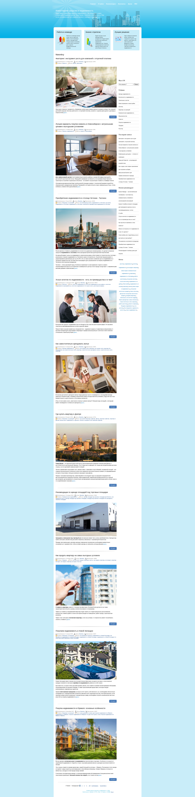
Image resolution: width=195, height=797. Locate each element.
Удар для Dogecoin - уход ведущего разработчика (128, 162)
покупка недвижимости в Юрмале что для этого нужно (83, 714)
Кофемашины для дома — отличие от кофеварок (128, 155)
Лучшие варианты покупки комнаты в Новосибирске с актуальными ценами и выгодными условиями (128, 147)
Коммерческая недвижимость (69, 496)
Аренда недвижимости (68, 348)
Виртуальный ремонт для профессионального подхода (126, 174)
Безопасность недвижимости (126, 97)
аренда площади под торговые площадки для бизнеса (97, 496)
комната (82, 131)
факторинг (79, 63)
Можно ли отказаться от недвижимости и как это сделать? (129, 230)
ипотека (135, 263)
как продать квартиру (99, 560)
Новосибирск (88, 131)
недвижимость (122, 267)
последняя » (103, 785)
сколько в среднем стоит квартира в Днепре (91, 420)
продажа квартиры (131, 295)
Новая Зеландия (74, 638)
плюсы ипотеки (134, 291)
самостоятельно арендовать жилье (91, 349)
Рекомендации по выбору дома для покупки (128, 252)
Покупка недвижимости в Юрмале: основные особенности (80, 708)
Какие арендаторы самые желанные (128, 299)
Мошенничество (123, 116)
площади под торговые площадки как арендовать (99, 498)
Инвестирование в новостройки (127, 103)
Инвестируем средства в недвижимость (74, 11)
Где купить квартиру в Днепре (68, 414)
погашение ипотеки (132, 279)
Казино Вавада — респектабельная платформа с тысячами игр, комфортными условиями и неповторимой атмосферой (128, 196)
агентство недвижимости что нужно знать (82, 285)
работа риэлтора (123, 303)
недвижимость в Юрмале (62, 714)
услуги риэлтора (124, 281)
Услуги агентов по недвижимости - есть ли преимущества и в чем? (84, 280)
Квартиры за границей (68, 202)
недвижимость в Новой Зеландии (88, 637)
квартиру (125, 286)
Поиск (136, 84)
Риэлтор (64, 284)
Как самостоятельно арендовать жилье (72, 344)
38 (89, 785)
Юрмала (62, 715)
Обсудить (112, 117)
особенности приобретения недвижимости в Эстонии (96, 204)
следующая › (95, 785)
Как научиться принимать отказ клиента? (127, 224)
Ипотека (121, 106)
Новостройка (126, 284)
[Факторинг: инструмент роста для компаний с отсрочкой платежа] (86, 87)
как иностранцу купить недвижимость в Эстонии (92, 202)
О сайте (121, 213)
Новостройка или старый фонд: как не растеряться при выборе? (128, 236)
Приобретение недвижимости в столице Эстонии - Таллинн (81, 198)
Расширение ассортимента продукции (128, 241)
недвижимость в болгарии (126, 276)
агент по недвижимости (79, 284)
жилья (130, 286)
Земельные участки (124, 100)
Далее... (65, 112)
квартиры (132, 273)
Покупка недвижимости (68, 131)
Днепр (97, 418)
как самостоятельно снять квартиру (72, 349)
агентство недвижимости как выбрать (95, 284)
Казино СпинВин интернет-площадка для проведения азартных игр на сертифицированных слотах (128, 207)
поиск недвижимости (131, 310)
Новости (64, 63)
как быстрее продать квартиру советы (83, 560)
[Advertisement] (129, 63)
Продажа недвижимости (127, 306)
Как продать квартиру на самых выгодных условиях (78, 555)
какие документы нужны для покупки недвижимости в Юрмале (96, 713)
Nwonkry (81, 61)
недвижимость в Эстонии (75, 204)
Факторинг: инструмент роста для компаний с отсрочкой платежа (83, 59)
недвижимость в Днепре (73, 420)
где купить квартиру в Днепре (87, 418)
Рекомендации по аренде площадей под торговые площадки (82, 492)
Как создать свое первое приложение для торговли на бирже (128, 168)
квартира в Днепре (104, 418)
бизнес (74, 63)
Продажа (64, 560)
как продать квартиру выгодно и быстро (71, 561)
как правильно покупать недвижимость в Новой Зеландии (95, 635)
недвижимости (128, 263)
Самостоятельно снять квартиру (128, 301)
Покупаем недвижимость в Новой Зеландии (74, 631)
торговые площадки (61, 499)
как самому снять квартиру (87, 348)
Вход (112, 792)
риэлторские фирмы (99, 285)
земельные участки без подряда (128, 297)
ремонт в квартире (133, 303)
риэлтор (122, 263)
